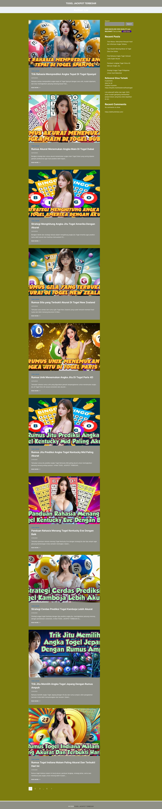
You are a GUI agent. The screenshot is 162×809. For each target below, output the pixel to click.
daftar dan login (120, 92)
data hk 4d (108, 83)
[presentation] (64, 44)
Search (107, 21)
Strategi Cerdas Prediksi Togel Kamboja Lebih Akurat (62, 609)
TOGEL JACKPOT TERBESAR (84, 806)
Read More (35, 87)
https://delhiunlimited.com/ (114, 112)
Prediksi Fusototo (111, 85)
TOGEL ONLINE (35, 71)
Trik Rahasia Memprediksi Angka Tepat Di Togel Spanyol (63, 74)
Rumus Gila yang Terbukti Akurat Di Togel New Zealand (63, 302)
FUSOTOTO (109, 81)
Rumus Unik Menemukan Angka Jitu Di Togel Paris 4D (62, 377)
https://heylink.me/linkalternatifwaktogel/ (119, 88)
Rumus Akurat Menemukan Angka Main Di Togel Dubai (62, 149)
